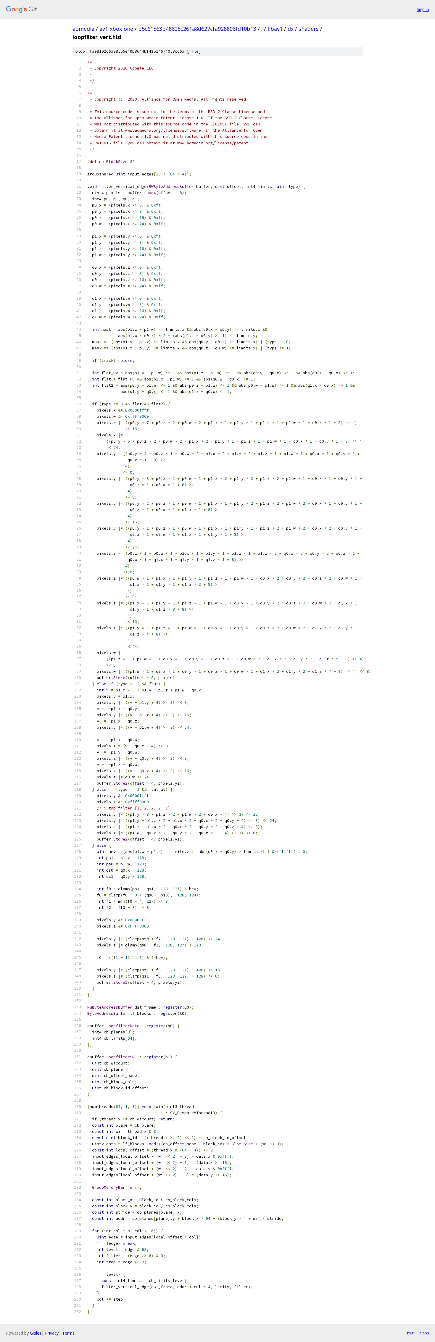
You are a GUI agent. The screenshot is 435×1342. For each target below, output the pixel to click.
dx (291, 28)
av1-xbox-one (116, 28)
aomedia (83, 28)
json (424, 1332)
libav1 (275, 28)
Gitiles (35, 1333)
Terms (68, 1333)
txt (410, 1332)
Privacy (52, 1333)
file (194, 51)
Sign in (423, 9)
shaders (309, 28)
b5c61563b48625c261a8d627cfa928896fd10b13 (197, 28)
